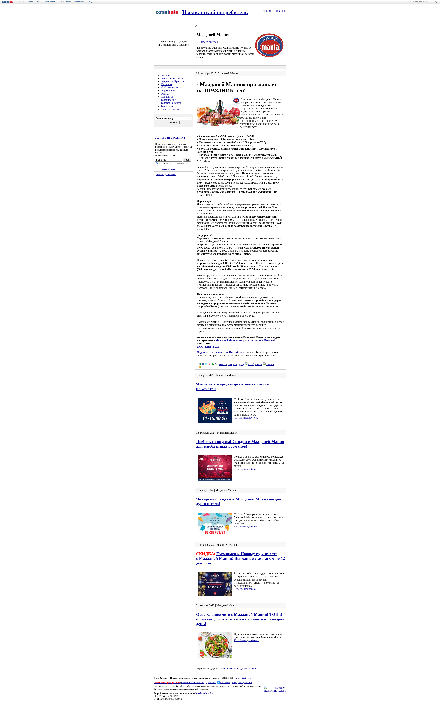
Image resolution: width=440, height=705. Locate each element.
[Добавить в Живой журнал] (216, 364)
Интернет (166, 84)
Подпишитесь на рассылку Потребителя (220, 352)
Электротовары (170, 109)
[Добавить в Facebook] (203, 364)
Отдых (165, 93)
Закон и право (64, 2)
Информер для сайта (242, 682)
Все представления (166, 174)
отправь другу (236, 364)
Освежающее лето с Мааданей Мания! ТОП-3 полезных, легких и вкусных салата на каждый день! (240, 619)
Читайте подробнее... (246, 417)
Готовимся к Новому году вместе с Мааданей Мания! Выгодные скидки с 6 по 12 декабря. (240, 558)
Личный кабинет (243, 678)
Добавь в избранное (274, 10)
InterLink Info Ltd (204, 693)
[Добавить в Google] (199, 364)
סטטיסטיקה (211, 682)
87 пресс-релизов (208, 41)
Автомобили (49, 2)
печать (223, 364)
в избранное (255, 364)
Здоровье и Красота (172, 81)
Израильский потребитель (215, 12)
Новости (20, 2)
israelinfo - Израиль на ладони (8, 2)
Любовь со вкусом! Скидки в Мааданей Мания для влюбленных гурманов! (240, 443)
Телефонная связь (171, 102)
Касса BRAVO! (34, 2)
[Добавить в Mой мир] (212, 364)
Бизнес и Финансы (172, 78)
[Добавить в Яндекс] (209, 364)
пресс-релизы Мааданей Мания (237, 668)
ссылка (270, 364)
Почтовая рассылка (170, 137)
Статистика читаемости (192, 682)
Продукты (167, 96)
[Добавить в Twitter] (206, 364)
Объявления (79, 2)
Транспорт (167, 105)
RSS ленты (225, 682)
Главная (165, 75)
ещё (91, 2)
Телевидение (168, 99)
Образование (168, 90)
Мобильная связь (171, 87)
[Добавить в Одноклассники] (199, 366)
